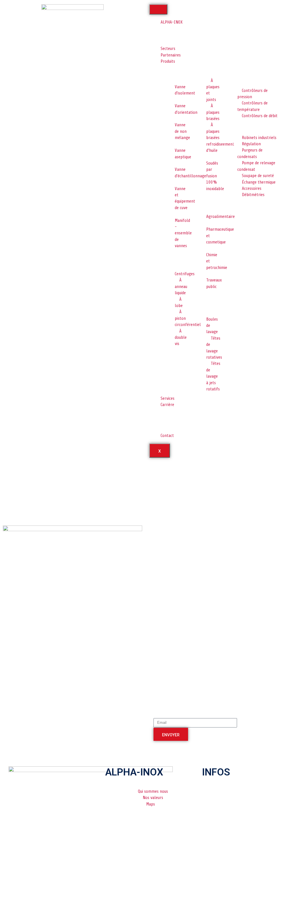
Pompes (170, 256)
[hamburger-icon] (158, 9)
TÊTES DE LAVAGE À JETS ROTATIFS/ (34, 476)
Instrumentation (240, 79)
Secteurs (168, 48)
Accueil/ (9, 467)
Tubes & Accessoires (243, 205)
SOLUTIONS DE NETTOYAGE (207, 299)
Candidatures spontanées (174, 425)
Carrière (167, 404)
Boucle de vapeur (241, 126)
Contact (167, 435)
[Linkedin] (129, 885)
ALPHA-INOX (172, 22)
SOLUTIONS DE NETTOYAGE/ (27, 471)
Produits (168, 61)
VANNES (170, 69)
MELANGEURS (237, 69)
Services (167, 398)
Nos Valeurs (173, 40)
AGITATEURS (174, 354)
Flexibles (203, 199)
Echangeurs (205, 69)
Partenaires (171, 55)
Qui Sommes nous (178, 30)
